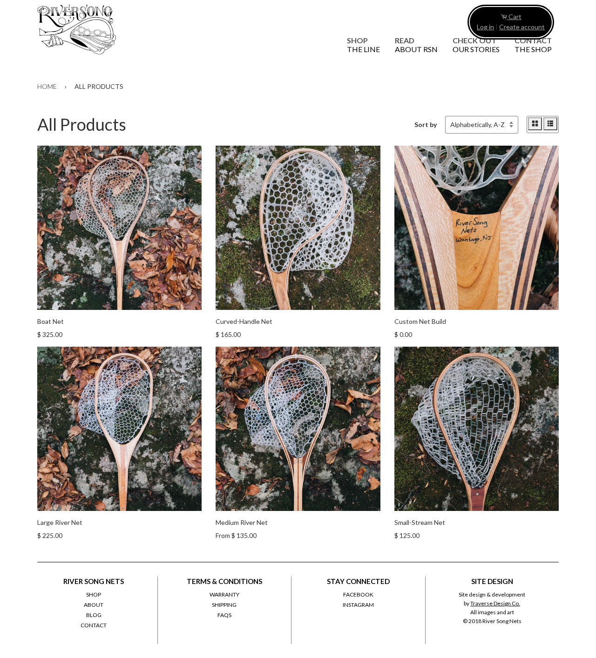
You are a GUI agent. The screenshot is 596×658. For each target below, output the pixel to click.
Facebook (358, 594)
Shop (363, 45)
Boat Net (50, 321)
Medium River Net (242, 522)
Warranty (224, 594)
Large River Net (59, 522)
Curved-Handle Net (244, 321)
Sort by (425, 124)
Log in (485, 27)
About (93, 604)
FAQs (224, 614)
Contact (533, 45)
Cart (515, 16)
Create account (522, 27)
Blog (94, 614)
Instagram (358, 604)
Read (416, 45)
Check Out (476, 45)
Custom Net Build (420, 321)
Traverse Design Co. (495, 603)
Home (47, 86)
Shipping (224, 604)
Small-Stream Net (419, 522)
